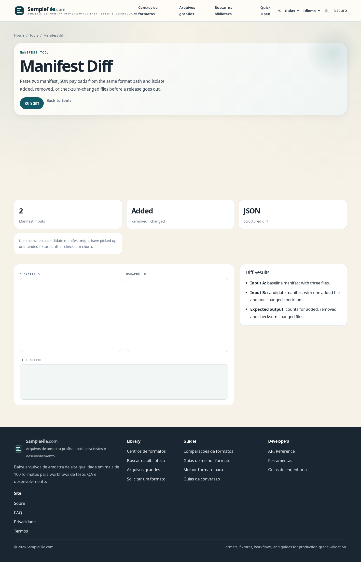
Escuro (340, 10)
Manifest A (30, 273)
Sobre (19, 503)
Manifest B (136, 273)
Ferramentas (280, 460)
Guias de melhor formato (207, 460)
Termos (21, 531)
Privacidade (25, 521)
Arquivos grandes (187, 10)
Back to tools (58, 100)
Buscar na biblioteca (224, 10)
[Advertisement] (180, 159)
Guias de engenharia (287, 469)
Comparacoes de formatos (208, 451)
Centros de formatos (148, 10)
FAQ (18, 512)
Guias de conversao (201, 479)
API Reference (281, 451)
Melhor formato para (203, 469)
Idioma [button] (309, 10)
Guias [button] (290, 10)
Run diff (32, 103)
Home (19, 35)
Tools (33, 35)
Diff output (31, 360)
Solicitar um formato (146, 479)
